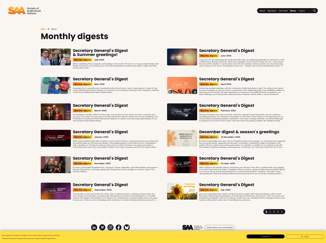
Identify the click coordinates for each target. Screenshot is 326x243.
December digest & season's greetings (239, 132)
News (293, 10)
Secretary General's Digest (226, 50)
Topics (302, 10)
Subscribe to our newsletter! (220, 227)
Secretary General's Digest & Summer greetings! (100, 52)
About (262, 10)
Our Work (283, 10)
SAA (43, 29)
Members (272, 10)
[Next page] (282, 211)
